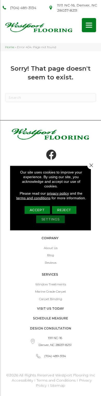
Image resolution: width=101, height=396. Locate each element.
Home (9, 47)
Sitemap (57, 385)
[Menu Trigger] (89, 25)
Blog (50, 255)
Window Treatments (50, 284)
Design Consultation (50, 328)
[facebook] (51, 154)
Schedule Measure (50, 318)
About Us (50, 248)
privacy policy (58, 193)
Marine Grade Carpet (50, 291)
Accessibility (22, 380)
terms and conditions (33, 198)
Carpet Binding (50, 299)
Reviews (50, 263)
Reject (64, 210)
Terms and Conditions (56, 380)
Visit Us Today (50, 308)
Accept (37, 210)
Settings (50, 219)
